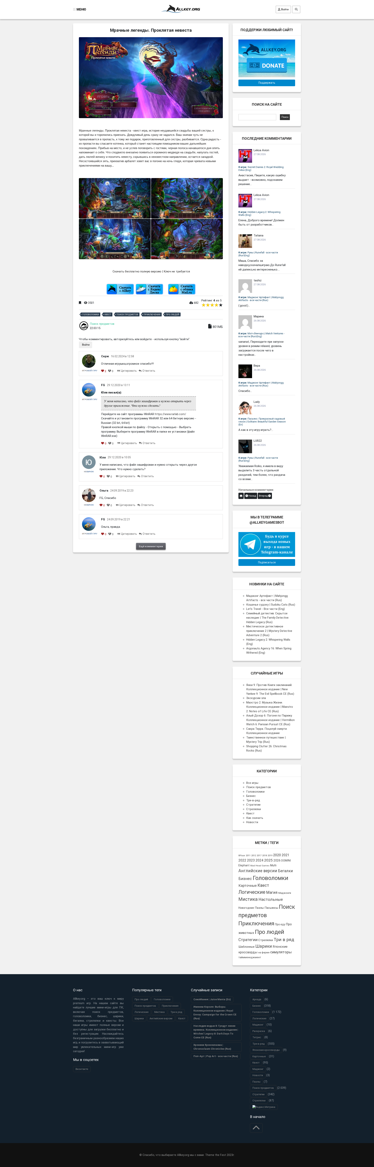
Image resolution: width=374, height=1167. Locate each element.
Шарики (263, 946)
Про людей (172, 314)
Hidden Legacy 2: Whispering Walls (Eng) (259, 213)
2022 (242, 860)
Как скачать (254, 818)
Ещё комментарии (151, 546)
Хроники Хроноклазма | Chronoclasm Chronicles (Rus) (212, 1046)
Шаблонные (246, 946)
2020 (277, 855)
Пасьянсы (271, 908)
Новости (252, 822)
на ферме (263, 952)
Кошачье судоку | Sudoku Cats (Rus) (270, 604)
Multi (273, 865)
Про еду (280, 924)
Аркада (256, 999)
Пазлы (259, 908)
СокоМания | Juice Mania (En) (212, 999)
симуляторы (281, 952)
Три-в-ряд (253, 800)
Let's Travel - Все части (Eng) (265, 609)
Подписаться (267, 562)
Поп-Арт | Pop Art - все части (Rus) (215, 1056)
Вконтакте (82, 1069)
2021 (285, 855)
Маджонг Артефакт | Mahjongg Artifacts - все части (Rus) (261, 299)
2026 (276, 860)
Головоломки (90, 314)
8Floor (241, 855)
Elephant (244, 865)
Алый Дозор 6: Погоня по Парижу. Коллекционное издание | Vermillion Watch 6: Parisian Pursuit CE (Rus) (270, 720)
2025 (268, 860)
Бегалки (285, 871)
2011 (248, 855)
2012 (253, 855)
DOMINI (286, 860)
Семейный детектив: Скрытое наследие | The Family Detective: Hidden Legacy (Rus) (267, 618)
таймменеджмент (249, 957)
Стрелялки (253, 809)
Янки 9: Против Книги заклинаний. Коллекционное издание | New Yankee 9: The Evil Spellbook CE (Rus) (270, 689)
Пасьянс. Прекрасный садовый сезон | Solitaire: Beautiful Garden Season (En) (262, 421)
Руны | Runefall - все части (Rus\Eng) (258, 254)
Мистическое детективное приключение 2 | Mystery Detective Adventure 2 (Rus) (269, 631)
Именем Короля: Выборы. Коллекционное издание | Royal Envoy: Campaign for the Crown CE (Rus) (214, 1012)
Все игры (252, 783)
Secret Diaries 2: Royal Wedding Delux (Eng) (261, 168)
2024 (259, 860)
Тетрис (256, 1037)
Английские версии (257, 870)
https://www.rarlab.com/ (170, 414)
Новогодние (246, 907)
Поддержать (266, 82)
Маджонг (257, 1024)
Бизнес (251, 796)
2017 (259, 855)
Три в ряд (284, 939)
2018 (264, 855)
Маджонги (284, 892)
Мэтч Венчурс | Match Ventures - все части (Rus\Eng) (261, 335)
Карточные (247, 886)
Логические (251, 892)
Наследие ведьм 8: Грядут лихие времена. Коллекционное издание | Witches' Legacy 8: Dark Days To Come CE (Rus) (215, 1031)
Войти (284, 9)
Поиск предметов (127, 314)
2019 (270, 855)
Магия (272, 892)
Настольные (270, 899)
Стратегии (253, 804)
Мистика (248, 899)
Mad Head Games (259, 865)
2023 (251, 860)
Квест (107, 314)
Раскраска (258, 1031)
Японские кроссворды (266, 1049)
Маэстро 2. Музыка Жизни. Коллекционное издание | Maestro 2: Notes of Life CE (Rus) (269, 707)
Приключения (152, 314)
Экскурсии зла (256, 698)
